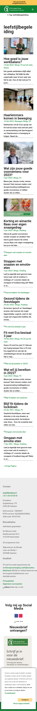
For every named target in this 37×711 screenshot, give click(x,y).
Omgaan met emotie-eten (13, 439)
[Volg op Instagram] (20, 616)
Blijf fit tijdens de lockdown (16, 405)
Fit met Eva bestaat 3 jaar (17, 334)
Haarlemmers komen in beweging (18, 116)
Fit (30, 121)
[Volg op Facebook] (16, 616)
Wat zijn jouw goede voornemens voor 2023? (18, 171)
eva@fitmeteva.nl (10, 493)
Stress (6, 68)
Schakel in (25, 700)
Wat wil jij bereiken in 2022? (17, 371)
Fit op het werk (26, 65)
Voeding (22, 230)
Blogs (17, 65)
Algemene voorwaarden (12, 584)
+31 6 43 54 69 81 (10, 496)
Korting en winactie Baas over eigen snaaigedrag (17, 224)
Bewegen (18, 121)
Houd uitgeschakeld (21, 703)
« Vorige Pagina (10, 466)
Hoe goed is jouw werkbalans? (16, 60)
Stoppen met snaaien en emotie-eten (17, 264)
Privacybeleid (8, 581)
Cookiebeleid (10, 693)
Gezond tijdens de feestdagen (16, 300)
